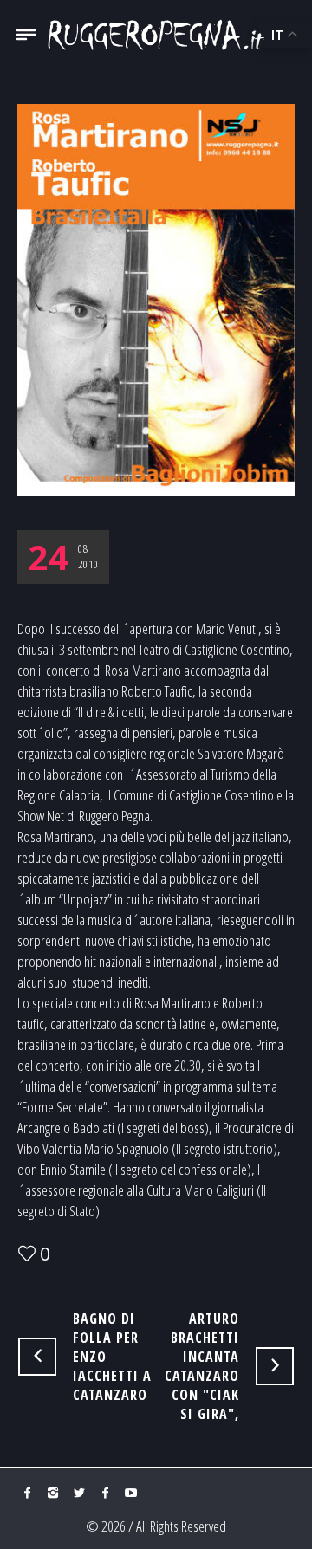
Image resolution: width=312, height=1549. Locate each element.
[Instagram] (52, 1492)
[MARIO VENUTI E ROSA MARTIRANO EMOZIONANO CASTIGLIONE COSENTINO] (156, 297)
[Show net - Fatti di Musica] (156, 34)
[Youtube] (130, 1492)
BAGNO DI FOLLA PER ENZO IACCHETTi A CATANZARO (112, 1356)
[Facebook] (26, 1492)
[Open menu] (26, 41)
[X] (78, 1492)
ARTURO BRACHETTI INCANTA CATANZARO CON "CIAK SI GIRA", (202, 1366)
